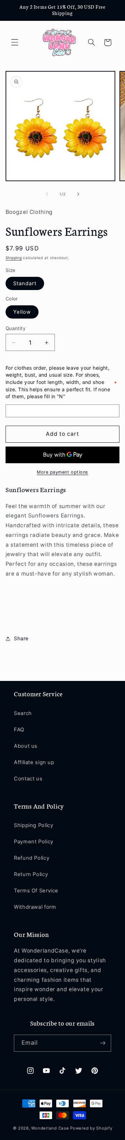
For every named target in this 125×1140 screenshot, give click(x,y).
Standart (24, 283)
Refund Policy (31, 858)
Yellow (22, 312)
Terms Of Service (36, 891)
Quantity (16, 328)
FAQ (19, 729)
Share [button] (21, 638)
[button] (15, 42)
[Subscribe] (103, 1043)
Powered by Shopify (91, 1128)
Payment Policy (33, 841)
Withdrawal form (35, 907)
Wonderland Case (50, 1128)
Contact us (28, 779)
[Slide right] (78, 194)
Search (23, 713)
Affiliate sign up (34, 762)
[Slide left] (47, 194)
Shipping (14, 258)
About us (26, 746)
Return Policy (31, 874)
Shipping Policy (33, 825)
